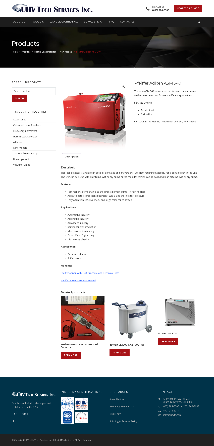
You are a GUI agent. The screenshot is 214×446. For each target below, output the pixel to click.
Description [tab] (72, 156)
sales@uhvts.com (172, 414)
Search (19, 98)
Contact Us (127, 21)
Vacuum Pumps (21, 164)
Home (15, 51)
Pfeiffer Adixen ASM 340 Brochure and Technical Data (90, 273)
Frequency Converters (25, 130)
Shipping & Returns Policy (123, 421)
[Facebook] (14, 421)
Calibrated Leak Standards (27, 125)
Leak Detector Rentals (64, 21)
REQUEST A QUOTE (188, 8)
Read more (70, 355)
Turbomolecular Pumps (26, 153)
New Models (66, 51)
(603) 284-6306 (160, 10)
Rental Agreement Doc (122, 406)
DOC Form (115, 413)
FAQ (111, 21)
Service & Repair (93, 21)
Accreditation (117, 399)
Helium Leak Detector (45, 51)
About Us (19, 21)
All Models (154, 121)
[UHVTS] (52, 8)
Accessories (19, 119)
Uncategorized (21, 159)
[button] (123, 86)
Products (37, 21)
